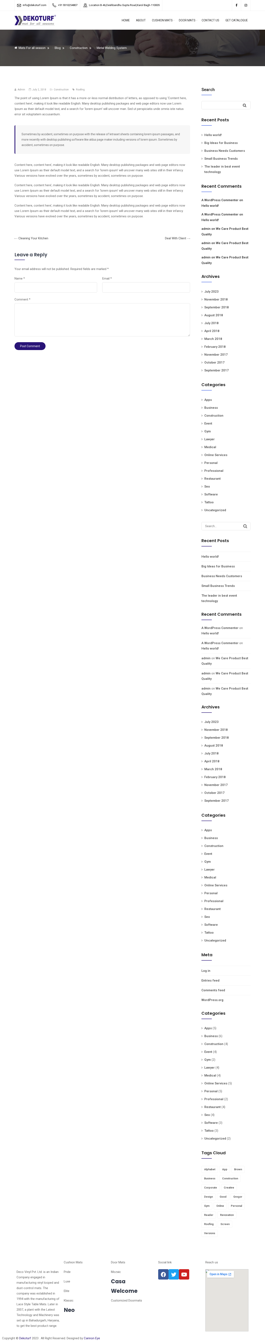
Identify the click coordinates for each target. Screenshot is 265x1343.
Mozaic (116, 1272)
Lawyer (209, 439)
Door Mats (187, 20)
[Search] (245, 526)
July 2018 (211, 323)
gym (207, 1205)
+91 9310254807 (67, 5)
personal (236, 1205)
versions (209, 1233)
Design (208, 1196)
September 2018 (216, 307)
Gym (207, 431)
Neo (69, 1310)
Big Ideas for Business (221, 143)
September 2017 (216, 370)
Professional (213, 471)
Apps (208, 400)
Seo (207, 486)
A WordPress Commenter (219, 200)
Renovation (227, 1214)
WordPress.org (212, 1000)
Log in (205, 971)
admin (206, 229)
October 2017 (214, 362)
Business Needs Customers (224, 151)
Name (19, 278)
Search (208, 89)
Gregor (237, 1196)
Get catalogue (236, 20)
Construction (61, 89)
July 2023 (211, 291)
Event (208, 423)
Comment (22, 299)
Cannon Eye (92, 1338)
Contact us (210, 20)
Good (223, 1196)
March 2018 (213, 339)
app (224, 1169)
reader (208, 1214)
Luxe (67, 1281)
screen (225, 1224)
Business (211, 408)
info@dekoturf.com (34, 5)
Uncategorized (215, 510)
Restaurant (212, 479)
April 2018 (211, 331)
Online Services (215, 455)
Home (126, 20)
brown (238, 1169)
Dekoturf (25, 1338)
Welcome (124, 1291)
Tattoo (209, 502)
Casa (118, 1281)
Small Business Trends (221, 159)
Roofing (80, 90)
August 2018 (213, 315)
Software (211, 494)
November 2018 (216, 299)
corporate (210, 1187)
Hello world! (213, 135)
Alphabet (209, 1169)
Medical (210, 447)
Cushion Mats (162, 20)
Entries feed (210, 980)
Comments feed (213, 990)
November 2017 (216, 354)
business (209, 1178)
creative (229, 1187)
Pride (67, 1272)
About (141, 20)
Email (107, 278)
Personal (211, 463)
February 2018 (215, 347)
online (220, 1205)
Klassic (68, 1300)
